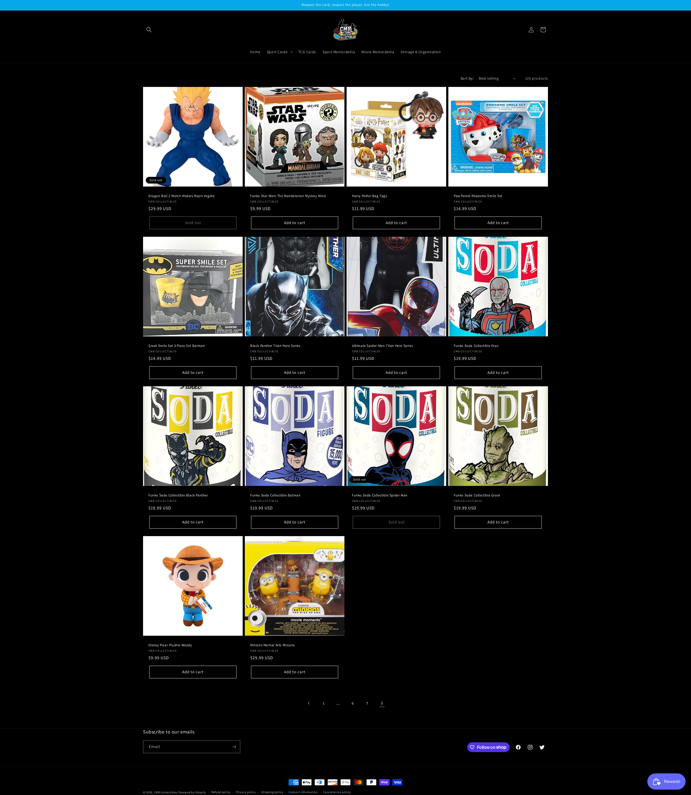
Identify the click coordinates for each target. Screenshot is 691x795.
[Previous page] (309, 703)
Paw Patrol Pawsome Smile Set (478, 196)
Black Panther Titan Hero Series (275, 346)
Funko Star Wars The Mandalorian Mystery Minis (288, 196)
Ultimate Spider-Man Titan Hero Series (382, 346)
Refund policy (221, 792)
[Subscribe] (234, 746)
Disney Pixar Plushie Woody (170, 645)
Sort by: (466, 78)
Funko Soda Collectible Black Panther (178, 495)
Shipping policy (272, 792)
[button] (149, 30)
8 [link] (382, 703)
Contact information (303, 792)
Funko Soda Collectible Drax (476, 346)
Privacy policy (246, 792)
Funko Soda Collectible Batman (275, 495)
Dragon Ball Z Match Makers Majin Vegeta (181, 196)
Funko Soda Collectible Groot (477, 495)
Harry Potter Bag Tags (369, 196)
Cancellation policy (337, 792)
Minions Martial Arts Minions (272, 645)
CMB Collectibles (166, 792)
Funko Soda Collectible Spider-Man (380, 495)
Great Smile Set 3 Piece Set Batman (176, 346)
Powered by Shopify (192, 792)
